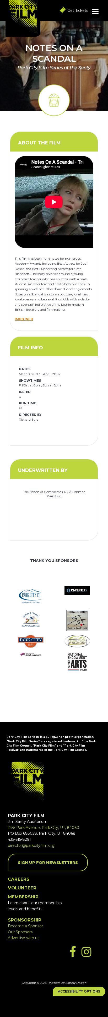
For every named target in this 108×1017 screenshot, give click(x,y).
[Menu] (95, 11)
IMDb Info (24, 319)
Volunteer (22, 887)
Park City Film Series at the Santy (54, 67)
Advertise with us (23, 937)
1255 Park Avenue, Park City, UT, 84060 (43, 827)
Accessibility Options (79, 991)
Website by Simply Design (68, 983)
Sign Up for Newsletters (48, 862)
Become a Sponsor (25, 926)
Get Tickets (77, 10)
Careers (18, 879)
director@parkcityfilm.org (31, 845)
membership (23, 896)
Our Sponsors (20, 932)
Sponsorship (24, 920)
